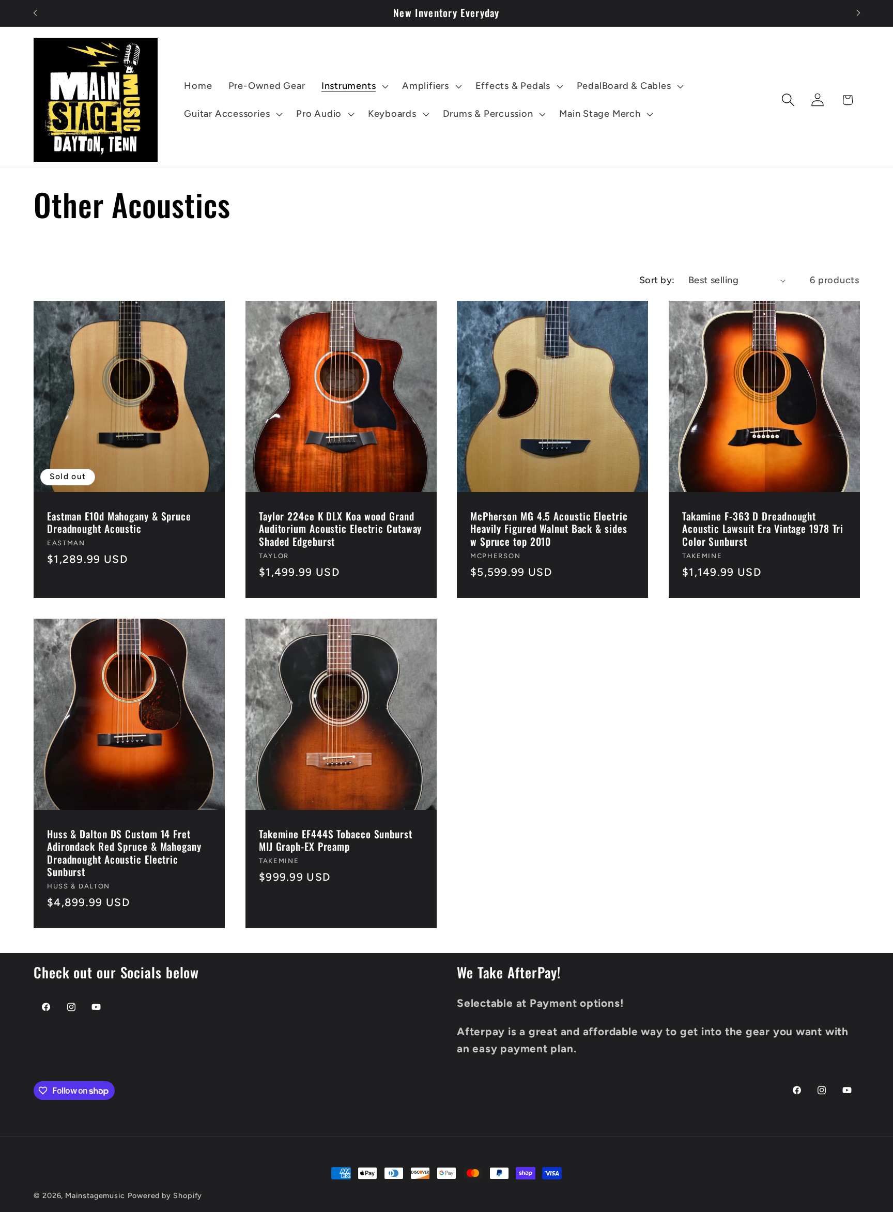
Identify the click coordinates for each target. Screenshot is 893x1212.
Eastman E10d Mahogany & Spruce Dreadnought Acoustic (119, 522)
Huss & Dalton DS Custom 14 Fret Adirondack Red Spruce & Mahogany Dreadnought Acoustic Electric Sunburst (124, 853)
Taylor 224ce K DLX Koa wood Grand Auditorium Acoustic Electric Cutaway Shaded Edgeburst (340, 529)
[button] (353, 86)
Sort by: (657, 280)
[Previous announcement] (35, 13)
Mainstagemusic (95, 1195)
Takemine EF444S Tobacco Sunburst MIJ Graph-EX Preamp (335, 840)
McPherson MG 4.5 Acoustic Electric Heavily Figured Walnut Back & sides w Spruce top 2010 (549, 529)
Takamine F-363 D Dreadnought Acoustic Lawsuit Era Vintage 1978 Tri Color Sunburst (762, 529)
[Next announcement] (858, 13)
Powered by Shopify (165, 1195)
